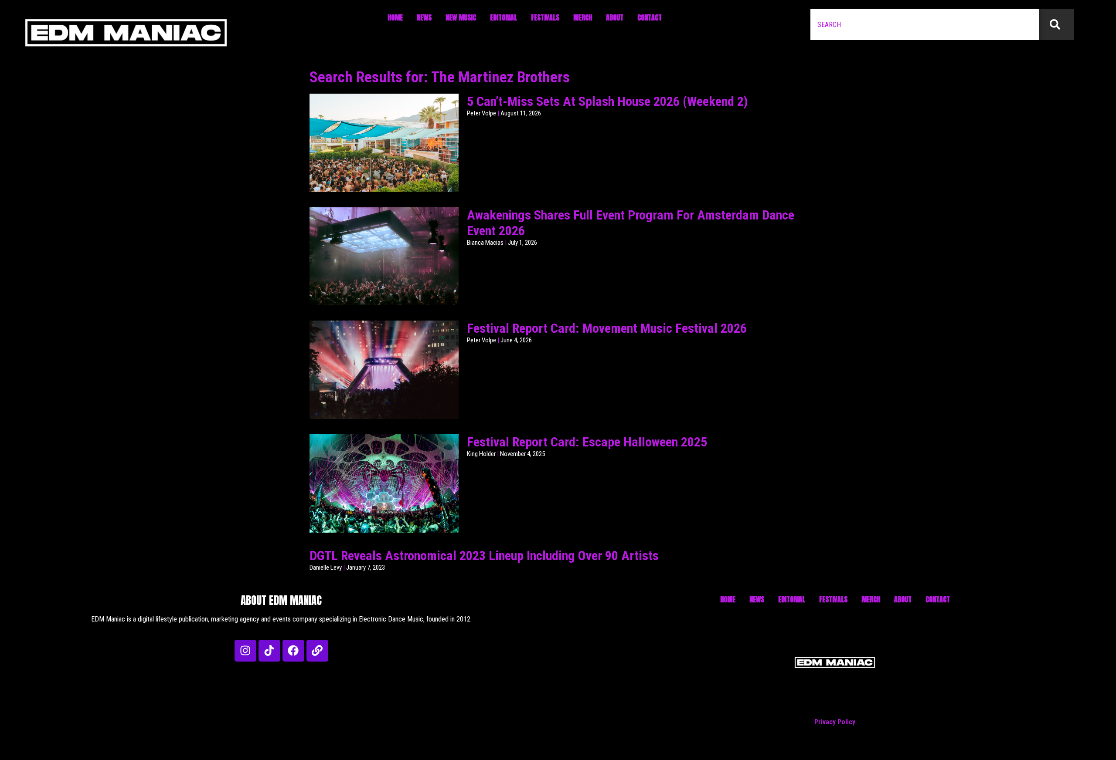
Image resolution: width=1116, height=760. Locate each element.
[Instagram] (245, 651)
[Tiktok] (269, 651)
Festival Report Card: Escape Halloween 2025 (587, 441)
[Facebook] (293, 651)
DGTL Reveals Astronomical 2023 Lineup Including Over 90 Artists (484, 555)
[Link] (317, 651)
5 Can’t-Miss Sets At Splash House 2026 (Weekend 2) (607, 101)
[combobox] (924, 24)
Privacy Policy (834, 722)
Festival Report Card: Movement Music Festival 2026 (607, 328)
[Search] (1056, 24)
